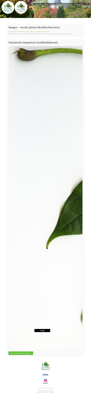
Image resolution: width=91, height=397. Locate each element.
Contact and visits (79, 4)
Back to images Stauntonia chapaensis (20, 353)
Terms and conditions (42, 388)
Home (32, 4)
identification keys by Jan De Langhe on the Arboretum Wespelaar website (34, 31)
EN (85, 2)
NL (77, 2)
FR (81, 2)
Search (46, 4)
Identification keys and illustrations (61, 4)
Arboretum (38, 4)
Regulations (50, 388)
